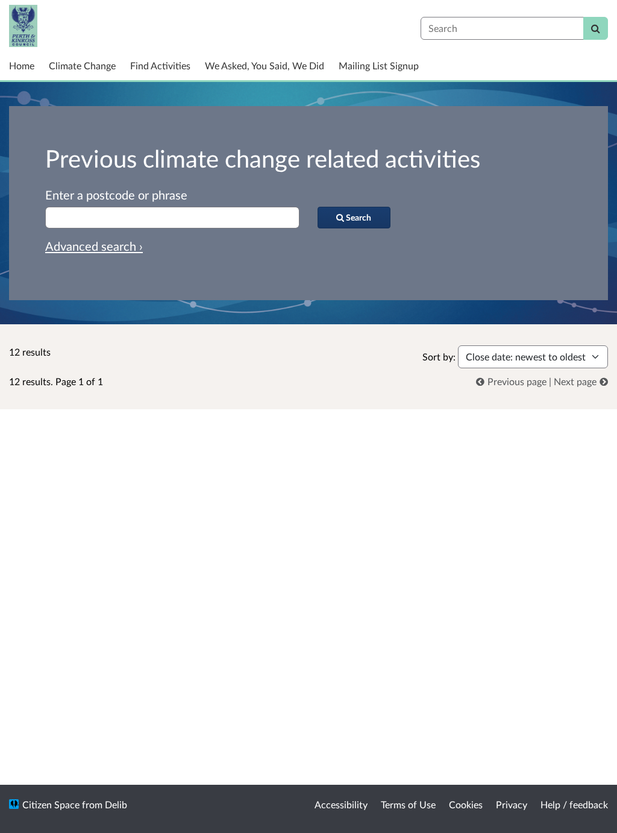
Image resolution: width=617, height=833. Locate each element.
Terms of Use (408, 804)
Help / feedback (574, 804)
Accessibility (341, 804)
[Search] (595, 28)
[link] (512, 381)
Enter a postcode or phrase (116, 194)
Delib (116, 804)
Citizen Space (51, 804)
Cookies (466, 804)
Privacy (511, 804)
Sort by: (439, 356)
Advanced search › (94, 246)
